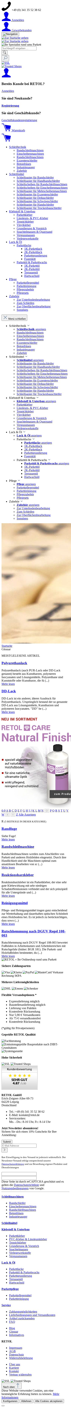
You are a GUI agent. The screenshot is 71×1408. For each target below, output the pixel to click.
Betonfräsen (16, 1213)
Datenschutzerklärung (13, 1164)
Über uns (14, 1364)
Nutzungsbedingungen (15, 1188)
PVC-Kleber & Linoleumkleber (28, 1239)
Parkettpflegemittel (20, 1295)
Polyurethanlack (14, 663)
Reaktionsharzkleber (18, 875)
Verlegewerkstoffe (20, 1252)
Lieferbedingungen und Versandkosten (32, 1315)
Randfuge (9, 829)
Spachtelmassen (18, 1249)
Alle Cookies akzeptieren (48, 1401)
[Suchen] (5, 52)
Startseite (7, 645)
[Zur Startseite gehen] (15, 37)
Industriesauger (18, 1216)
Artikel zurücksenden (22, 1318)
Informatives (16, 1335)
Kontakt (14, 1371)
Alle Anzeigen (27, 814)
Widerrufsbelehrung (21, 1358)
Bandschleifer (17, 1203)
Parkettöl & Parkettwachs (24, 1272)
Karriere (14, 1367)
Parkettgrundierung (20, 1275)
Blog (12, 1328)
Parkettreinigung (19, 1298)
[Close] (3, 1405)
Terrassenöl (16, 1279)
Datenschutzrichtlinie (26, 1185)
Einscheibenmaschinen (22, 1206)
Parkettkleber (17, 1235)
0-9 (3, 810)
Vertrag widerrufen (20, 1374)
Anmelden (8, 91)
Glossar (13, 1331)
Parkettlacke (16, 1269)
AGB (12, 1351)
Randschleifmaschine (18, 847)
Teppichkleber (17, 1242)
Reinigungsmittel (15, 903)
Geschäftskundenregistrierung (19, 120)
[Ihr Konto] (6, 76)
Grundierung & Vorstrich (24, 1246)
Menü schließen (17, 318)
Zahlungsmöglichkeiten (23, 1311)
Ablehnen (26, 1401)
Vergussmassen (18, 1256)
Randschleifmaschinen (22, 1209)
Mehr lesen (8, 684)
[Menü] (10, 34)
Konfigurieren (10, 1401)
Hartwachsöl (16, 1282)
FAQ (12, 1321)
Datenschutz (16, 1354)
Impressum (15, 1347)
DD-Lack (9, 691)
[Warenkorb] (6, 140)
